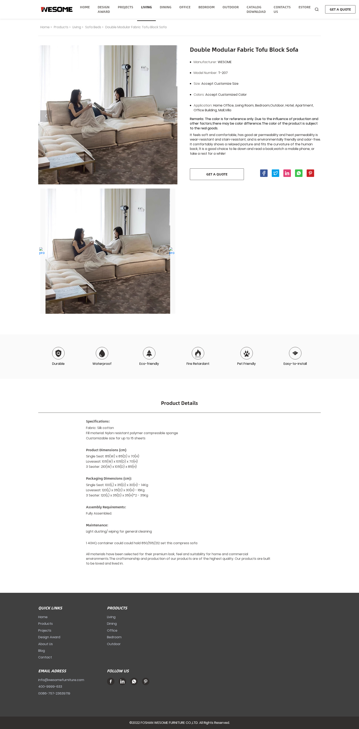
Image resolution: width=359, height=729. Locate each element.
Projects (44, 630)
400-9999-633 (50, 686)
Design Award (49, 637)
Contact (45, 657)
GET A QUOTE (340, 9)
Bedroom (114, 637)
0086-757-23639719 (54, 693)
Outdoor (114, 644)
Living (77, 27)
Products (61, 27)
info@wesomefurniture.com (61, 680)
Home (45, 27)
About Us (45, 644)
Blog (41, 650)
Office (112, 630)
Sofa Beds (93, 27)
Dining (112, 623)
